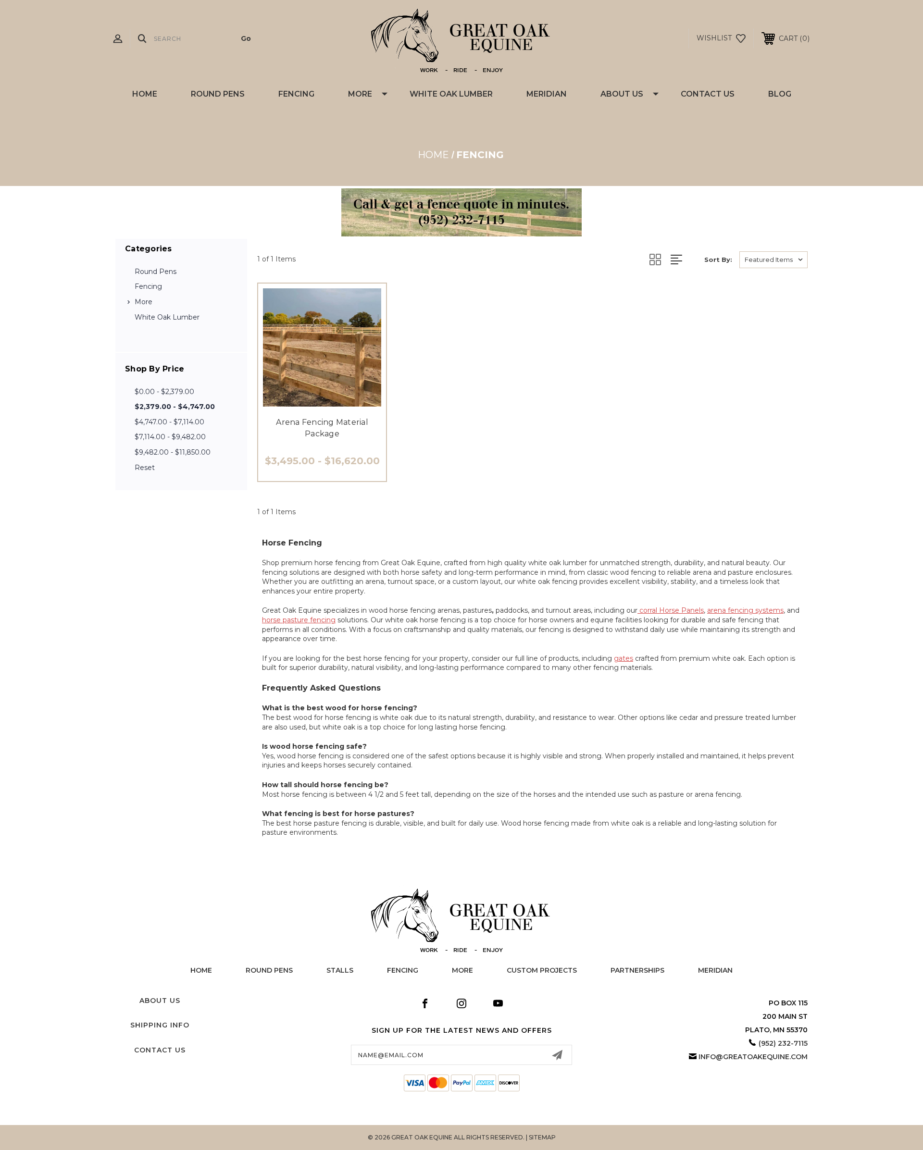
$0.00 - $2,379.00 (164, 391)
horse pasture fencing (299, 620)
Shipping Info (159, 1025)
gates (623, 658)
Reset (145, 467)
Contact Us (708, 94)
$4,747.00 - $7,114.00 (169, 422)
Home (144, 94)
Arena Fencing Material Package (322, 428)
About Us (621, 94)
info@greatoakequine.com (753, 1056)
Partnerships (637, 970)
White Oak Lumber (451, 94)
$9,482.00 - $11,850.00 (173, 452)
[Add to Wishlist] (322, 401)
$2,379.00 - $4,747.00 (175, 406)
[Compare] (343, 401)
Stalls (339, 970)
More (360, 94)
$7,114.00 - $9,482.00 (170, 437)
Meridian (546, 94)
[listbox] (773, 259)
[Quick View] (300, 401)
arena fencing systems (745, 610)
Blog (779, 94)
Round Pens (218, 94)
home (201, 970)
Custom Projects (542, 970)
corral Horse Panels (670, 610)
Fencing (296, 94)
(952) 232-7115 (783, 1043)
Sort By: (718, 259)
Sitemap (542, 1137)
